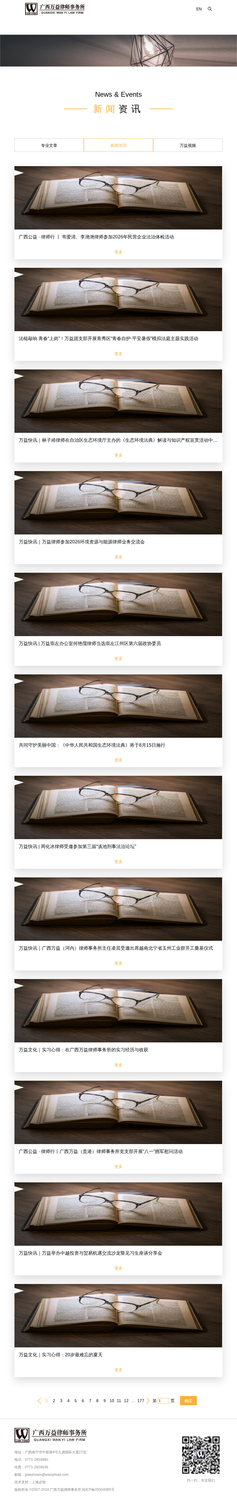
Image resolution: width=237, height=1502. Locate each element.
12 (126, 1400)
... (133, 1400)
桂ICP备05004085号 (98, 1490)
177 (140, 1400)
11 (119, 1400)
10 (112, 1400)
